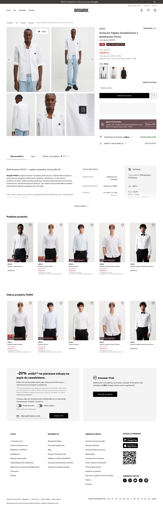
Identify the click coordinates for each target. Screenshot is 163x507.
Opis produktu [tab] (16, 156)
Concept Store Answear (94, 458)
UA (149, 499)
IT (131, 499)
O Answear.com (16, 441)
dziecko (22, 10)
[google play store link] (130, 440)
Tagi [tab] (33, 156)
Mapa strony (56, 499)
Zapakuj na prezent (93, 471)
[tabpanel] (82, 183)
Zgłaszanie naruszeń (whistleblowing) (24, 467)
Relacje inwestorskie (18, 458)
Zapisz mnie (58, 416)
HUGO (102, 28)
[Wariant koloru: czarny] (124, 73)
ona (8, 10)
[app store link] (130, 445)
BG (109, 499)
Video (44, 32)
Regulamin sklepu (55, 441)
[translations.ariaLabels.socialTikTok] (141, 480)
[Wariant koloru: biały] (103, 73)
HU (128, 499)
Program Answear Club (57, 454)
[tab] (55, 156)
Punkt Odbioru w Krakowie (95, 463)
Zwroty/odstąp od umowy (95, 450)
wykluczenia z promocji (24, 394)
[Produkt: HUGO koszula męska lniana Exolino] (112, 242)
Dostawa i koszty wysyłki (95, 441)
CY (113, 499)
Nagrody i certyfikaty (18, 450)
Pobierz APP (150, 124)
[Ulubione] (148, 10)
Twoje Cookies (45, 499)
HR (124, 499)
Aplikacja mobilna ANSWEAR (59, 458)
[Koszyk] (155, 10)
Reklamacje (90, 454)
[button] (127, 88)
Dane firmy (35, 499)
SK (145, 499)
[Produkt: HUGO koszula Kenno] (81, 242)
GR (120, 499)
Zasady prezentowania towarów (60, 463)
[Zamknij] (154, 2)
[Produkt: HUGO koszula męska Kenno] (20, 242)
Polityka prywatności (14, 499)
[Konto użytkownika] (141, 10)
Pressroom (14, 471)
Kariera (13, 475)
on (14, 10)
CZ (116, 499)
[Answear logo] (81, 10)
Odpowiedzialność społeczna (21, 463)
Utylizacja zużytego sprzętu (58, 467)
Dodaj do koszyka (124, 96)
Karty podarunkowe (93, 467)
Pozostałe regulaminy (56, 445)
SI (141, 499)
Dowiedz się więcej (105, 394)
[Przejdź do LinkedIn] (146, 480)
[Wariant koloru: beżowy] (114, 73)
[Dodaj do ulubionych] (153, 95)
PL (134, 499)
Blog (49, 450)
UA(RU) (154, 499)
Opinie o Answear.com (19, 445)
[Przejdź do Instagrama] (130, 480)
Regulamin (26, 499)
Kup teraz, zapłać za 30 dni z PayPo (99, 475)
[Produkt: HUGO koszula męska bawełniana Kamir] (143, 242)
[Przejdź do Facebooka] (125, 480)
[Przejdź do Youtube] (135, 480)
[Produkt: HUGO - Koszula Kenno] (81, 320)
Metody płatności (92, 445)
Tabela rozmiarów (149, 82)
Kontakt (88, 484)
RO (138, 499)
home (31, 10)
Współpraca (15, 454)
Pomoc (88, 480)
